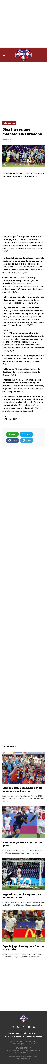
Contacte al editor (13, 1037)
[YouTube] (29, 1027)
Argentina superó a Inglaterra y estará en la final (21, 896)
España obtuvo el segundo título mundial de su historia (22, 789)
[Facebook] (18, 1027)
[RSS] (34, 1027)
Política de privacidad (32, 1037)
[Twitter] (13, 1027)
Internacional (9, 123)
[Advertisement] (23, 24)
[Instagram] (23, 1027)
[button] (3, 54)
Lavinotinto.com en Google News (22, 1033)
